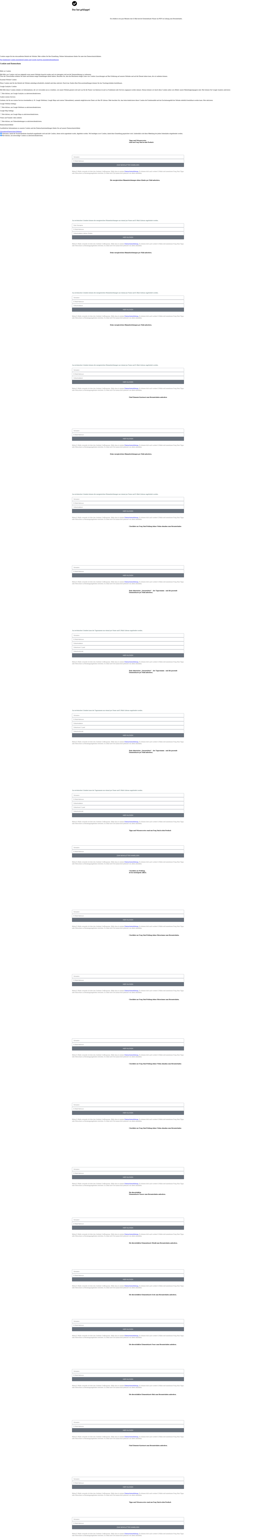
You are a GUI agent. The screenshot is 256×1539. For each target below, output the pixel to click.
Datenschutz (12, 131)
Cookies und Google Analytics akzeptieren (36, 60)
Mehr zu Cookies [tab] (5, 71)
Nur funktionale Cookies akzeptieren (11, 60)
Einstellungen (54, 60)
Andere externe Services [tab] (7, 97)
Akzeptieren (4, 131)
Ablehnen (19, 131)
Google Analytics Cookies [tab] (8, 86)
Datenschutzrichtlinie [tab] (6, 125)
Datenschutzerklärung (131, 171)
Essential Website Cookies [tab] (8, 80)
